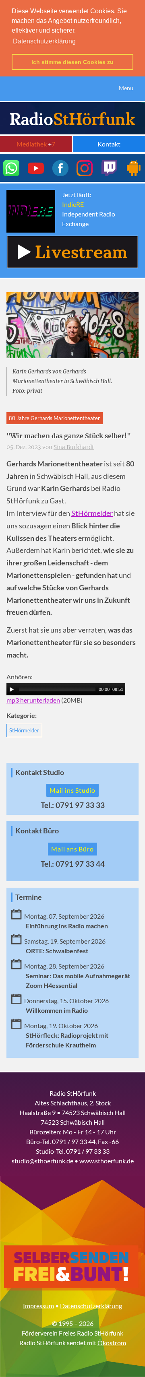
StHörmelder (92, 513)
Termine (28, 897)
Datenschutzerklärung (91, 1305)
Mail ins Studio (72, 790)
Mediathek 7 (36, 144)
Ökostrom (111, 1342)
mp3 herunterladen (33, 700)
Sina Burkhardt (74, 447)
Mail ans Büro (72, 849)
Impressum (38, 1305)
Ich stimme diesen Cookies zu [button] (72, 62)
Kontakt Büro (37, 831)
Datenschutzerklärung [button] (44, 41)
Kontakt (108, 144)
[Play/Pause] (11, 689)
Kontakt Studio (39, 772)
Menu (126, 88)
